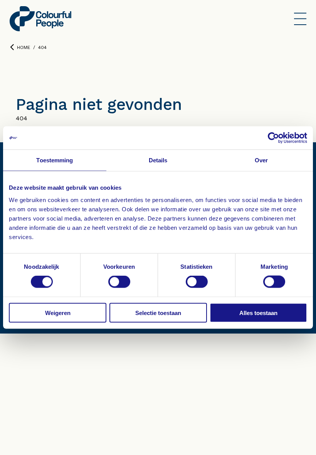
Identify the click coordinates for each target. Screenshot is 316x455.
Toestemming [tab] (54, 160)
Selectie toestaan (158, 312)
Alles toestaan (258, 312)
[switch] (119, 282)
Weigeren (58, 312)
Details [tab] (158, 160)
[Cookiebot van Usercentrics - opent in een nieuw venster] (273, 138)
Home (23, 47)
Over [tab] (261, 160)
